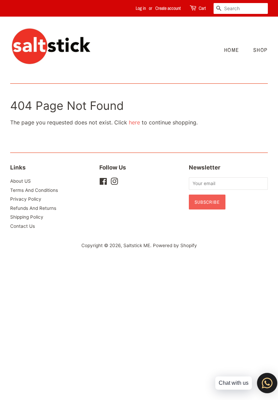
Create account (168, 8)
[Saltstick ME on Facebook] (103, 182)
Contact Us (22, 226)
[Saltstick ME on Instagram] (114, 182)
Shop (260, 50)
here (134, 122)
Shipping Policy (26, 217)
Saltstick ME (136, 245)
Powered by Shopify (175, 245)
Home (231, 50)
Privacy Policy (25, 199)
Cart (202, 8)
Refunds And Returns (33, 208)
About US (20, 181)
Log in (141, 8)
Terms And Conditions (34, 190)
